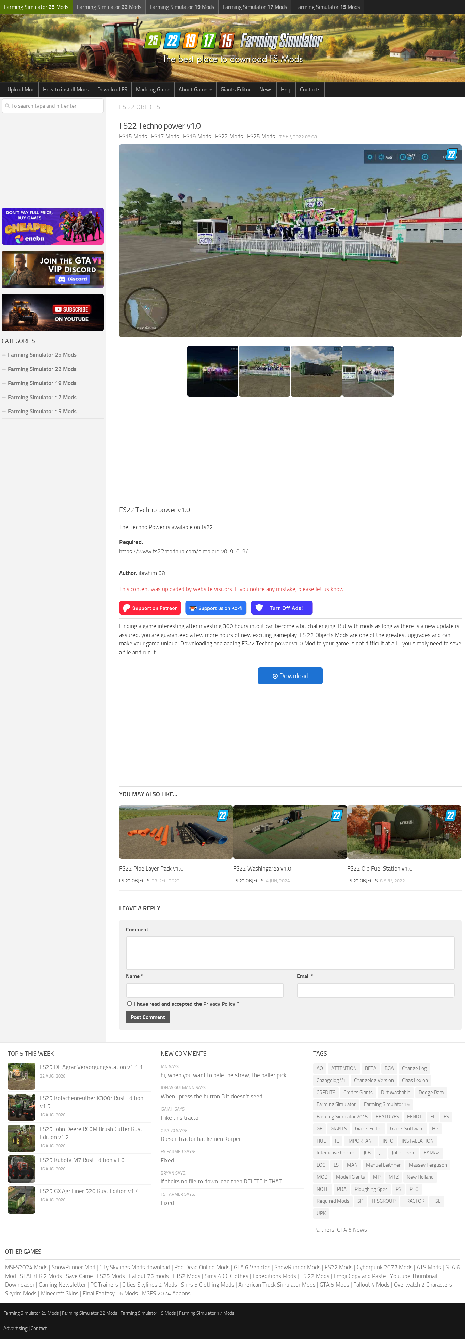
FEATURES (387, 1117)
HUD (322, 1141)
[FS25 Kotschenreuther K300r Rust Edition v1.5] (21, 1107)
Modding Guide (153, 89)
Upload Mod (20, 89)
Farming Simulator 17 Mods (42, 397)
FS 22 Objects (139, 107)
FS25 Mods (111, 1276)
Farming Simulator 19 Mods (42, 383)
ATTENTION (344, 1068)
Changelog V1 (331, 1080)
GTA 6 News (352, 1229)
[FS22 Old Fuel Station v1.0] (404, 832)
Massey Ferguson (428, 1165)
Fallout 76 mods (149, 1276)
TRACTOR (414, 1201)
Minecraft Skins (60, 1293)
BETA (370, 1068)
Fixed (167, 1160)
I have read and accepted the (186, 1004)
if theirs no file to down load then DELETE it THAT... (223, 1181)
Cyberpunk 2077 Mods (385, 1267)
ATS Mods (429, 1267)
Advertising (15, 1328)
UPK (321, 1213)
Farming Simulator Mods (36, 7)
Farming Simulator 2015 (342, 1117)
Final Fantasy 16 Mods (110, 1293)
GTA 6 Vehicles (252, 1267)
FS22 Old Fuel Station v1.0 (380, 868)
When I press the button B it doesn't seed (211, 1096)
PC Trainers (104, 1284)
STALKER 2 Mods (41, 1276)
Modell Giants (350, 1177)
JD (381, 1153)
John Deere (404, 1153)
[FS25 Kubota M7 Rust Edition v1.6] (21, 1169)
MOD (322, 1177)
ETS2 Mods (187, 1276)
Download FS (112, 89)
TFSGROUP (383, 1201)
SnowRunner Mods (297, 1267)
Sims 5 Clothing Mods (207, 1284)
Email (305, 976)
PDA (342, 1189)
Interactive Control (336, 1153)
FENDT (414, 1117)
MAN (352, 1165)
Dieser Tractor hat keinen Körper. (201, 1138)
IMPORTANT (360, 1141)
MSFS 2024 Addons (166, 1293)
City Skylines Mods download (134, 1267)
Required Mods (333, 1201)
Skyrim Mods (21, 1293)
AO (320, 1068)
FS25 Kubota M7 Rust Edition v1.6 (82, 1160)
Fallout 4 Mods (371, 1284)
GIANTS (339, 1129)
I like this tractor (181, 1117)
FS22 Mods (339, 1267)
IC (337, 1141)
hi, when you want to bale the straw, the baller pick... (225, 1075)
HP (435, 1129)
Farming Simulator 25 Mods (31, 1313)
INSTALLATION (418, 1141)
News (265, 89)
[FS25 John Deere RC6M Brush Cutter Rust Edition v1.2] (21, 1138)
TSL (436, 1201)
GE (319, 1129)
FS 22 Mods (315, 1276)
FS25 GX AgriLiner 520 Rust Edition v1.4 (89, 1190)
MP (377, 1177)
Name (134, 976)
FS (446, 1117)
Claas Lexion (415, 1080)
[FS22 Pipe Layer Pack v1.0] (176, 832)
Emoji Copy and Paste (360, 1276)
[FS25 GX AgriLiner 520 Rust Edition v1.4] (21, 1200)
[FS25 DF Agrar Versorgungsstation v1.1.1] (21, 1076)
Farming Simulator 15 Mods (42, 411)
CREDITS (326, 1092)
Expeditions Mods (274, 1276)
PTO (414, 1189)
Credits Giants (358, 1092)
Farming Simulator (336, 1104)
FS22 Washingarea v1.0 (262, 868)
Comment (137, 929)
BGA (389, 1068)
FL (432, 1117)
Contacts (310, 89)
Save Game (79, 1276)
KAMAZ (432, 1153)
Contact (39, 1328)
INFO (388, 1141)
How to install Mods (66, 89)
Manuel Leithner (383, 1165)
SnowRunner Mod (73, 1267)
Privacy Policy (219, 1004)
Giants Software (407, 1129)
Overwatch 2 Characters (423, 1284)
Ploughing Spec (371, 1189)
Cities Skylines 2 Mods (149, 1284)
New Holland (420, 1177)
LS (336, 1165)
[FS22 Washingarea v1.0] (290, 832)
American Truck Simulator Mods (277, 1284)
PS (398, 1189)
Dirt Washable (396, 1092)
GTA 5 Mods (334, 1284)
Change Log (414, 1068)
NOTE (323, 1189)
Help (286, 89)
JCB (367, 1153)
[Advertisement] (290, 453)
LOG (321, 1165)
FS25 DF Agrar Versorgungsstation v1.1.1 (91, 1067)
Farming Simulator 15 (387, 1104)
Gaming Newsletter (62, 1284)
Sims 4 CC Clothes (226, 1276)
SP (360, 1201)
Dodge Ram (431, 1092)
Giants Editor (236, 89)
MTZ (394, 1177)
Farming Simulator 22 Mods (42, 369)
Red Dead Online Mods (202, 1267)
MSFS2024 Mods (26, 1267)
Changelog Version (374, 1080)
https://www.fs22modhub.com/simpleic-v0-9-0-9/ (183, 551)
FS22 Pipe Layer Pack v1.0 (151, 868)
